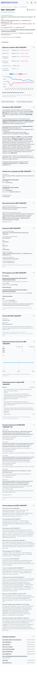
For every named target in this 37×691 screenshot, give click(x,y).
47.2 (3, 213)
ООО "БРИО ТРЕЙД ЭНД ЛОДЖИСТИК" (11, 639)
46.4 (3, 207)
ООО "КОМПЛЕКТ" (6, 642)
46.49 (3, 216)
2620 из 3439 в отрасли (8, 101)
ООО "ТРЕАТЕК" (6, 644)
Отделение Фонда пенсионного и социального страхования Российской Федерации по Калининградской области (17, 304)
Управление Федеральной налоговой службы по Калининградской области (14, 279)
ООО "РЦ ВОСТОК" (7, 653)
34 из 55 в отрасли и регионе (24, 101)
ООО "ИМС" (5, 660)
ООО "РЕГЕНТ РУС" (7, 662)
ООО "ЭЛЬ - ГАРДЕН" (7, 646)
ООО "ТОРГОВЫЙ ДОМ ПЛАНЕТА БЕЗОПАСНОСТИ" (14, 656)
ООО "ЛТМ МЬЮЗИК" (7, 651)
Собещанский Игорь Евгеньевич (10, 179)
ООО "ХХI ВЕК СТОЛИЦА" (8, 649)
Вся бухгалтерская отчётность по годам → (13, 92)
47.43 (3, 218)
